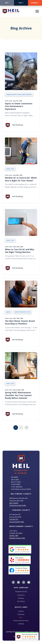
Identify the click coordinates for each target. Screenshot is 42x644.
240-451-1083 (13, 536)
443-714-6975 (13, 503)
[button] (37, 11)
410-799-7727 (13, 519)
